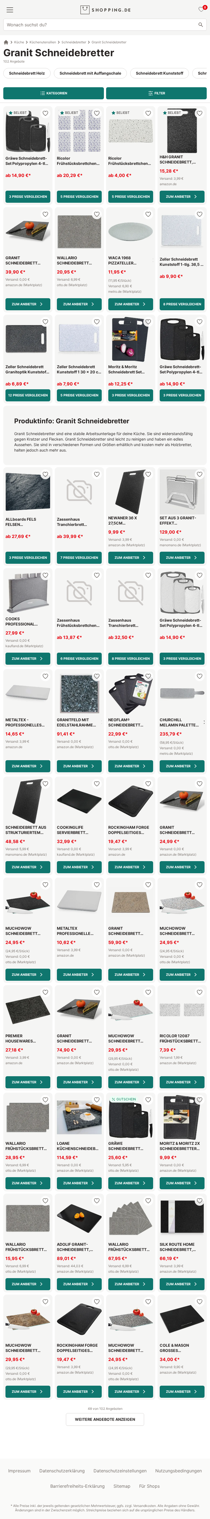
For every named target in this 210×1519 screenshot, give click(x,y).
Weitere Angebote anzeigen (105, 1419)
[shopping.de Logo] (105, 9)
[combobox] (105, 25)
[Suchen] (201, 25)
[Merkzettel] (200, 10)
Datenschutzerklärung (62, 1470)
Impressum (19, 1470)
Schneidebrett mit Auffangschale (90, 73)
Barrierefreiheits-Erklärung (77, 1486)
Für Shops (149, 1486)
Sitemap (121, 1486)
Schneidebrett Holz (27, 73)
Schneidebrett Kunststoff (159, 73)
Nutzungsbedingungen (178, 1470)
